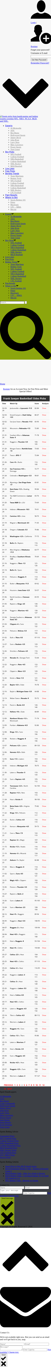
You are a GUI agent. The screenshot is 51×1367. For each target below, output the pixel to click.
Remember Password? (40, 63)
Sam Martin (5, 1120)
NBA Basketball (17, 159)
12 (43, 1085)
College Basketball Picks (10, 1145)
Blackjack (14, 205)
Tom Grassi (15, 149)
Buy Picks (9, 152)
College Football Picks (9, 1141)
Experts (8, 125)
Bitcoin (13, 209)
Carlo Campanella (7, 1103)
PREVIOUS (8, 1085)
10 (37, 1085)
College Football (17, 157)
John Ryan (14, 140)
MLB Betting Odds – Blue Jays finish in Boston (25, 1173)
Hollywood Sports (17, 135)
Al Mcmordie (15, 128)
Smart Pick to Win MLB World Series (20, 1166)
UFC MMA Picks (7, 1155)
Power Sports (15, 147)
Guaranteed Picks (7, 1136)
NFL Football (15, 154)
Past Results (11, 195)
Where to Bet (11, 197)
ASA (12, 130)
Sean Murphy (5, 1122)
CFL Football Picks (8, 1153)
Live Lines (9, 168)
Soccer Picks (5, 1157)
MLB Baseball (16, 166)
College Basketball (18, 161)
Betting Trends (12, 173)
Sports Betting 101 (18, 200)
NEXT (9, 1089)
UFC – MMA (15, 207)
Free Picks (10, 171)
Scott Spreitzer (6, 1125)
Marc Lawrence (16, 145)
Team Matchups (16, 176)
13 (5, 1089)
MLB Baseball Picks (8, 1148)
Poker (12, 202)
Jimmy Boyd (15, 138)
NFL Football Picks (8, 1138)
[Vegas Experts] (25, 118)
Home (2, 384)
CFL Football (15, 193)
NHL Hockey (15, 164)
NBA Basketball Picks (9, 1143)
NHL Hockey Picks (8, 1150)
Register (6, 389)
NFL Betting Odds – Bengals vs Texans (21, 1180)
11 (40, 1085)
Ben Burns (14, 133)
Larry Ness (14, 142)
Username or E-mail (39, 53)
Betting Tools (15, 178)
